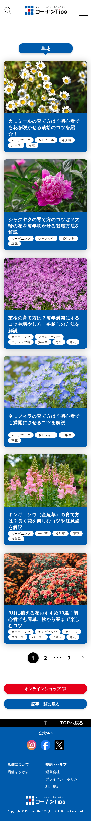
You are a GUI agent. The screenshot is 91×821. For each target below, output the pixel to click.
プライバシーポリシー (63, 779)
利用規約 (53, 786)
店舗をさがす (18, 771)
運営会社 (53, 771)
